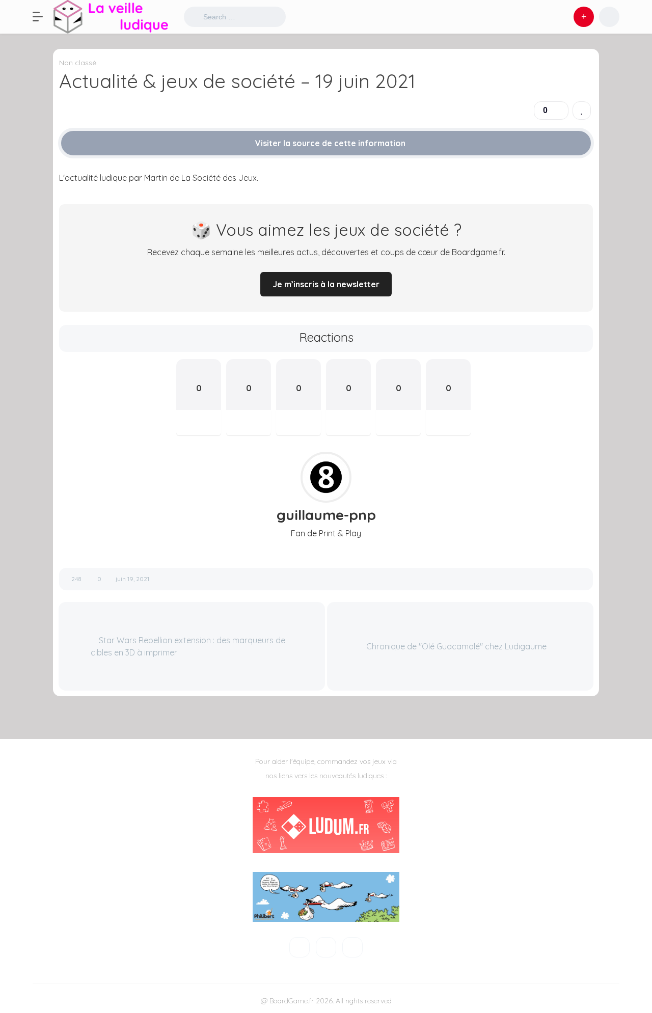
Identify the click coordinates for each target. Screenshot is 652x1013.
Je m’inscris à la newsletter (326, 284)
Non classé (77, 62)
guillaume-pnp (326, 515)
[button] (43, 17)
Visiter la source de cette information (329, 143)
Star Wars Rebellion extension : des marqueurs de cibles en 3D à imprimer (188, 646)
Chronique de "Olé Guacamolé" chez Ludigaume (457, 646)
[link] (582, 110)
